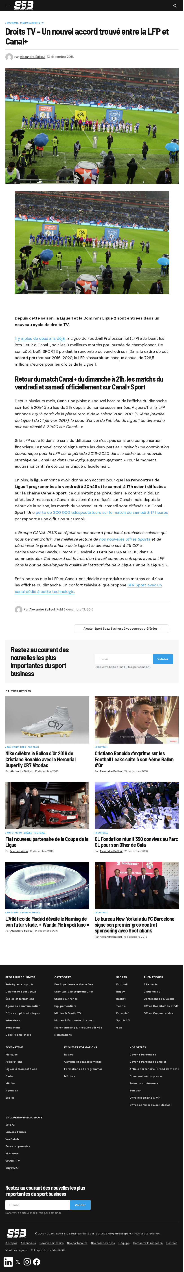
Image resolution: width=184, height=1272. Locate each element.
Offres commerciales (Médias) (150, 1105)
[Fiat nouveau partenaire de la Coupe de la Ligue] (47, 805)
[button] (8, 5)
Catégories (62, 977)
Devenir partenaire (51, 1243)
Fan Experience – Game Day (73, 984)
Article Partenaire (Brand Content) (154, 1069)
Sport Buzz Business (20, 977)
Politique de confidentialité (48, 1250)
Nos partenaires (77, 1243)
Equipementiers (16, 747)
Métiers (69, 1076)
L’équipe (123, 1243)
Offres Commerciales (158, 1013)
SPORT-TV (12, 1160)
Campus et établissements (83, 1062)
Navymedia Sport (119, 1233)
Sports (121, 977)
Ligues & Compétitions (21, 1069)
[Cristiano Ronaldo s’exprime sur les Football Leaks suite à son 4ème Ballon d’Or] (137, 720)
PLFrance (12, 1153)
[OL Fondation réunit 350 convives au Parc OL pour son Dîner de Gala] (137, 805)
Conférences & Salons (159, 999)
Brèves (28, 833)
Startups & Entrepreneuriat (73, 991)
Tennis (121, 1006)
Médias (10, 1083)
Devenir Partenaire (142, 1054)
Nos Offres (137, 1047)
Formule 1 (122, 1013)
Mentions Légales (16, 1250)
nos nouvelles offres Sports (124, 539)
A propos (11, 1243)
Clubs (9, 1076)
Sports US (123, 1020)
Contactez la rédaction (148, 1243)
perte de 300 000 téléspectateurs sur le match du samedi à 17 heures (102, 512)
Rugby (120, 991)
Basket (121, 999)
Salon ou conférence (143, 1083)
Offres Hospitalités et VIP (161, 1006)
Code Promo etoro (18, 1035)
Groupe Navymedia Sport (24, 1117)
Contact (171, 1243)
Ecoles (10, 1098)
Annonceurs (28, 1243)
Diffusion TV (152, 991)
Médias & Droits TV (31, 23)
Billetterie (151, 984)
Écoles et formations (19, 999)
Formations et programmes (83, 1069)
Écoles (68, 1054)
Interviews (12, 1020)
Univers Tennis (15, 1132)
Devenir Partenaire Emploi (147, 1062)
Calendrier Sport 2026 (20, 991)
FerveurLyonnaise (17, 1146)
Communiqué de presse (146, 1076)
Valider (163, 659)
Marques (11, 1054)
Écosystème (14, 1047)
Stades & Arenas (30, 913)
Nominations (63, 1035)
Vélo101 (10, 1125)
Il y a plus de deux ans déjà (40, 338)
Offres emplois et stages (22, 1013)
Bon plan (135, 1090)
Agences (11, 1090)
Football (12, 23)
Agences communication (22, 1006)
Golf (119, 1027)
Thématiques (153, 977)
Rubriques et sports (19, 984)
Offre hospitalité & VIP (144, 1098)
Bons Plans (12, 1027)
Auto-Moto (14, 833)
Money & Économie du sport (74, 1020)
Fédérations (13, 1062)
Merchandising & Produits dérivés (78, 1027)
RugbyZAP (12, 1168)
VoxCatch (12, 1139)
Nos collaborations (103, 1243)
